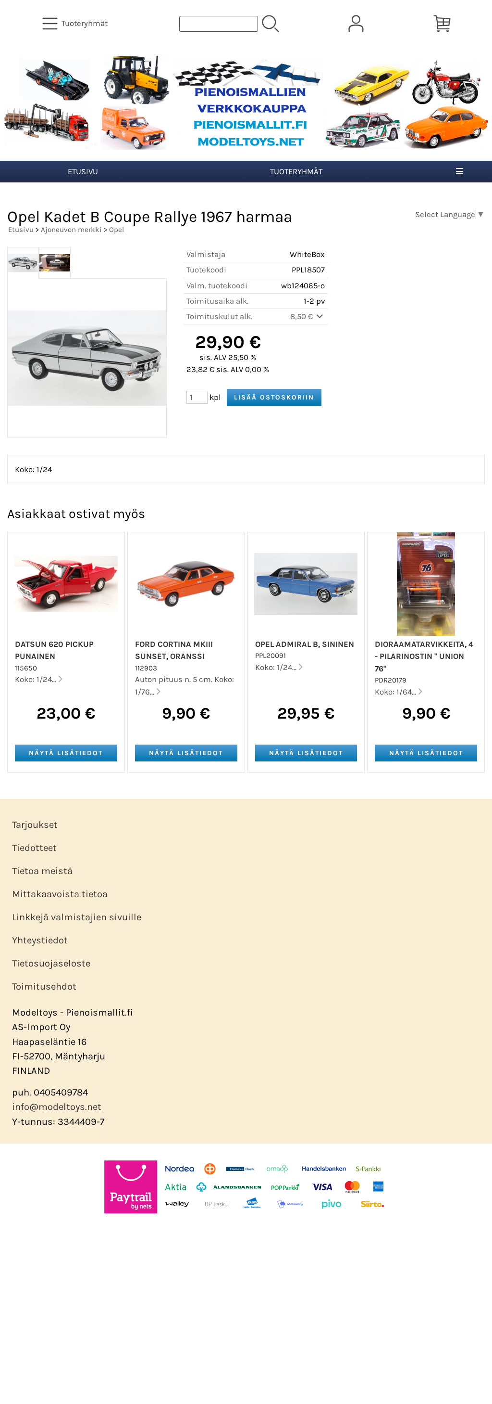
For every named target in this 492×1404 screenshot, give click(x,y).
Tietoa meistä (42, 870)
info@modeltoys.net (56, 1106)
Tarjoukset (35, 824)
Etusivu (83, 171)
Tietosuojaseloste (51, 963)
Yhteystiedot (40, 940)
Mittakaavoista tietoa (60, 894)
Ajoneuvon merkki (71, 229)
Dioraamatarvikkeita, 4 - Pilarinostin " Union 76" (424, 656)
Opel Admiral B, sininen (304, 644)
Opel (116, 229)
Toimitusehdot (44, 986)
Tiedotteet (34, 847)
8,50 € (302, 316)
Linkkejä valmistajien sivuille (76, 917)
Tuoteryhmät (296, 171)
